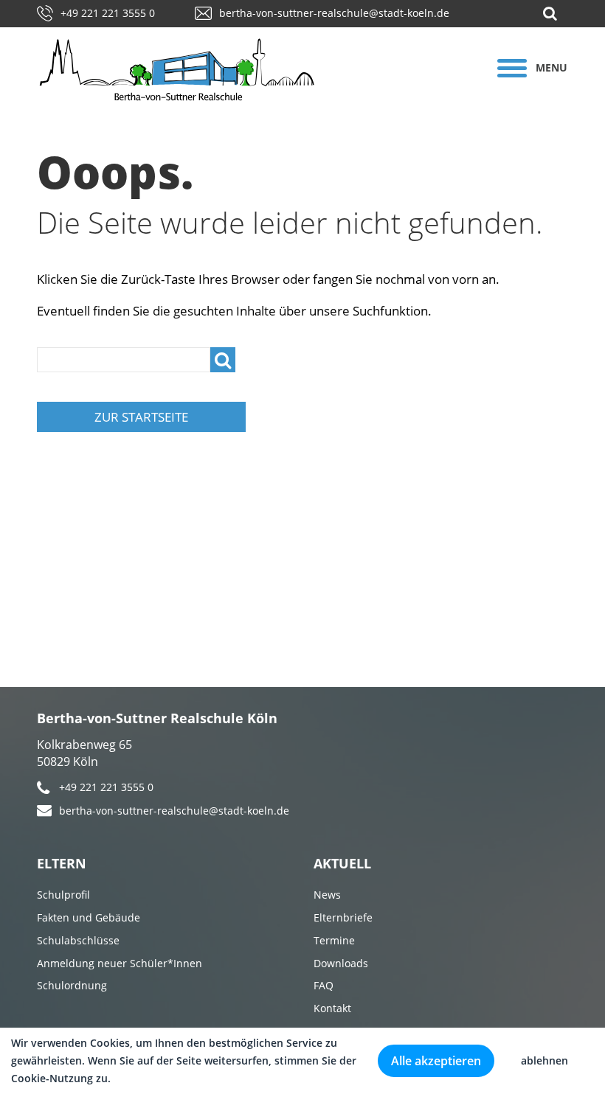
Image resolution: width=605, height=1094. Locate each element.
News (327, 895)
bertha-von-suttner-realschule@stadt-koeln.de (334, 13)
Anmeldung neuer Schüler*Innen (119, 963)
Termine (334, 940)
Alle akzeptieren (436, 1061)
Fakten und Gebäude (88, 917)
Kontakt (332, 1008)
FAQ (323, 985)
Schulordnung (72, 985)
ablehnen (544, 1060)
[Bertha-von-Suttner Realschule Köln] (195, 69)
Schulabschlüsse (78, 940)
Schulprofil (63, 895)
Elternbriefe (343, 917)
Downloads (341, 963)
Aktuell (342, 863)
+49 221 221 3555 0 (107, 13)
